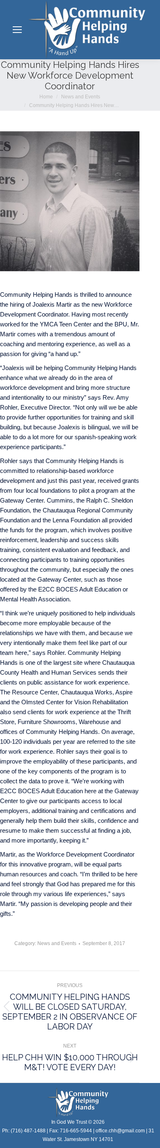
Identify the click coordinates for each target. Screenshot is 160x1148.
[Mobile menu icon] (17, 30)
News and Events (56, 943)
